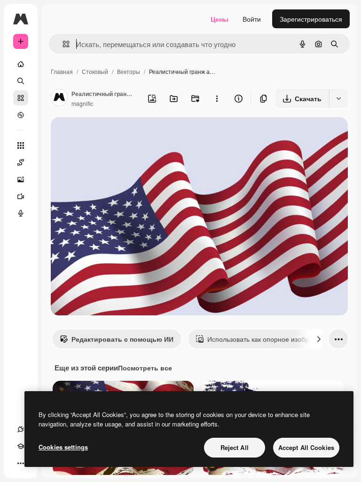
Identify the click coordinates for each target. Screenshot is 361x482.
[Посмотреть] (20, 114)
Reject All (234, 447)
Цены (219, 19)
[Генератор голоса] (20, 213)
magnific (82, 103)
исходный (114, 135)
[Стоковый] (20, 97)
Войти (252, 19)
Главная (62, 71)
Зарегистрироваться (311, 19)
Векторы (128, 71)
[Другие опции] (216, 98)
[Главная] (20, 64)
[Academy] (20, 446)
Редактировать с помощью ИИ (122, 339)
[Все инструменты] (20, 145)
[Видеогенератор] (20, 196)
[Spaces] (20, 162)
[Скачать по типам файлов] (338, 98)
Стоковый (95, 71)
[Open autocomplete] (62, 44)
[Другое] (20, 463)
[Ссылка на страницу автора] (59, 98)
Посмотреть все (145, 367)
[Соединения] (20, 429)
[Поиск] (20, 80)
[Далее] (318, 338)
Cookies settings (63, 446)
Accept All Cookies (306, 447)
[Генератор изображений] (20, 179)
